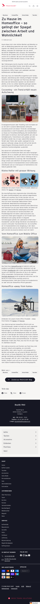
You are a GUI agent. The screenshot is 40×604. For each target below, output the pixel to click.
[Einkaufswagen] (33, 6)
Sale (3, 481)
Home (3, 465)
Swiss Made (5, 476)
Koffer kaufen (6, 468)
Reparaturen (5, 527)
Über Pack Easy (6, 495)
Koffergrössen (6, 546)
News (3, 516)
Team (3, 497)
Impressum (14, 588)
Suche (17, 586)
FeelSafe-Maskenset (8, 276)
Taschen (4, 470)
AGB (22, 586)
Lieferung (4, 537)
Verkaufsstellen (6, 505)
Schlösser (4, 535)
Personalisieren (6, 478)
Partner (4, 503)
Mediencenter (6, 510)
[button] (35, 603)
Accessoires (5, 473)
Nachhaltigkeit (6, 508)
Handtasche (12, 270)
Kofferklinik (5, 524)
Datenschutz (5, 588)
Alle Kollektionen (6, 483)
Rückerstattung (6, 540)
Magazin (4, 513)
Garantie (4, 530)
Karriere (4, 500)
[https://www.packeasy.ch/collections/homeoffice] (20, 108)
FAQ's (3, 532)
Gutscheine (5, 486)
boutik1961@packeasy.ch (22, 421)
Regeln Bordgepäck (7, 543)
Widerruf (28, 586)
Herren (18, 190)
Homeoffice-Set (16, 266)
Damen (11, 190)
